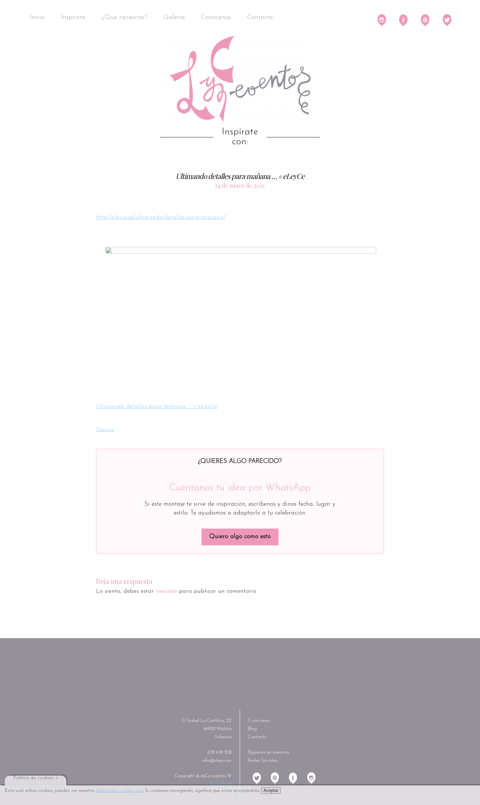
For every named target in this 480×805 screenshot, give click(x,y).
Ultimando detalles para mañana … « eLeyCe (156, 407)
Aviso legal (221, 784)
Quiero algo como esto (240, 537)
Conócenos (216, 17)
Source (105, 430)
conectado (166, 591)
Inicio (37, 17)
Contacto (260, 17)
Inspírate (73, 17)
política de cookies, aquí (119, 790)
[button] (241, 317)
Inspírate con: (240, 137)
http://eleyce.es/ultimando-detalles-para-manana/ (160, 217)
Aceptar (271, 790)
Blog (252, 728)
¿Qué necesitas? (125, 17)
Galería (174, 17)
